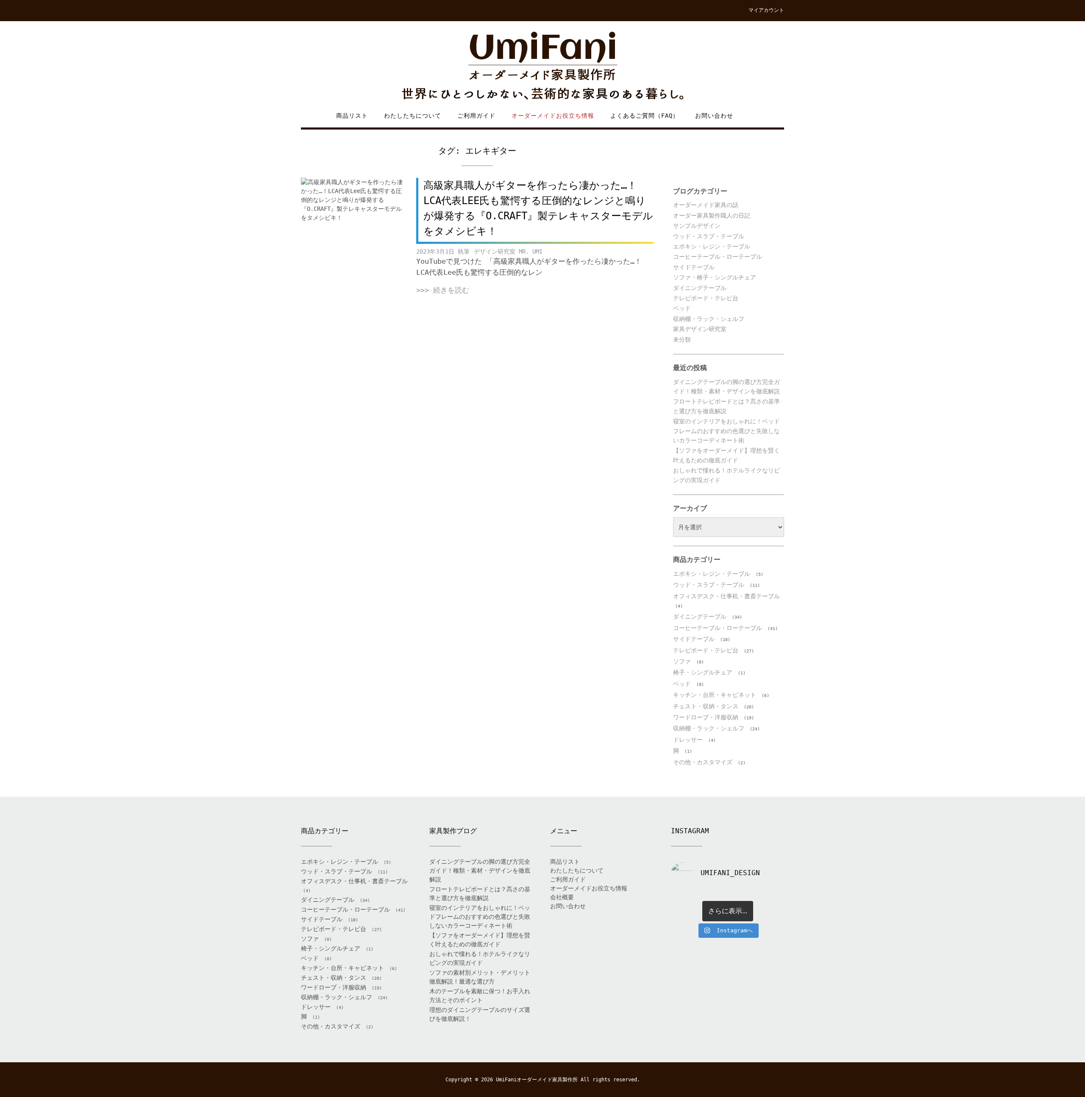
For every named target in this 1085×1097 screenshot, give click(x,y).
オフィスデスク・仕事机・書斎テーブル (726, 596)
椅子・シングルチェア (702, 672)
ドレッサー (688, 739)
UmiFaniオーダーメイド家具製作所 (537, 1080)
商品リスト (352, 115)
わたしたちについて (412, 115)
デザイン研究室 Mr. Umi (508, 251)
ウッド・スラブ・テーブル (708, 236)
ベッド (682, 308)
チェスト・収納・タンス (705, 706)
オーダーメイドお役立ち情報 (553, 115)
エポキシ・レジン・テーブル (711, 246)
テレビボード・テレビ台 (705, 298)
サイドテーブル (694, 267)
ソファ (682, 661)
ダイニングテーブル (699, 288)
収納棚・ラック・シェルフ (708, 318)
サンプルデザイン (697, 225)
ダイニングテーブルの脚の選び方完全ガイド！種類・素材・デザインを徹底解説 (479, 870)
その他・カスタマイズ (702, 762)
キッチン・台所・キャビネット (714, 694)
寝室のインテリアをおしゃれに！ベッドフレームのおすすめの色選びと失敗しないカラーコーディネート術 (726, 431)
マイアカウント (766, 10)
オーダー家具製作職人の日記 (711, 215)
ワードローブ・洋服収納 (705, 717)
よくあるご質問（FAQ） (644, 115)
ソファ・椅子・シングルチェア (714, 277)
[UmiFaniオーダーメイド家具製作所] (542, 66)
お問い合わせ (714, 115)
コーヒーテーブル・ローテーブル (717, 256)
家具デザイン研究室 (699, 329)
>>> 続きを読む (442, 290)
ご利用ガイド (476, 115)
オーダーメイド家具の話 (705, 205)
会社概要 (562, 897)
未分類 (682, 339)
